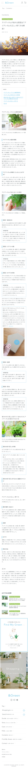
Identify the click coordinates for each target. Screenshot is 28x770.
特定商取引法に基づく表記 (7, 754)
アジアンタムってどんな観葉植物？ (12, 92)
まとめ (5, 103)
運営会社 (3, 749)
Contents (9, 8)
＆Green (11, 326)
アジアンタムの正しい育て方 (11, 101)
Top (3, 8)
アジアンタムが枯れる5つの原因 (12, 95)
